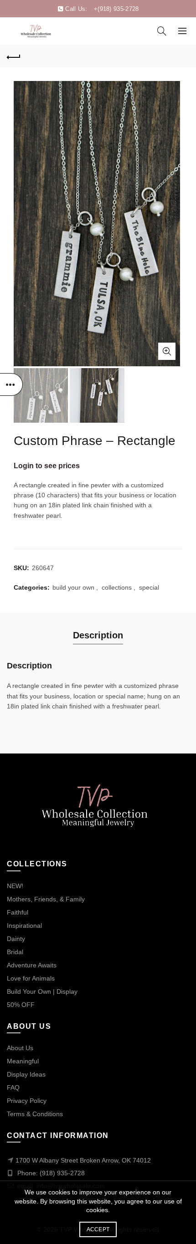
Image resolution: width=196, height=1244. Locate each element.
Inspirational (24, 925)
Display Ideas (26, 1074)
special (149, 587)
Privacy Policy (26, 1100)
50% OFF (21, 1004)
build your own (73, 587)
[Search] (162, 31)
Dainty (16, 938)
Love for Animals (31, 978)
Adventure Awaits (32, 965)
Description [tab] (98, 635)
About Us (20, 1048)
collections (117, 587)
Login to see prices (47, 466)
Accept (98, 1229)
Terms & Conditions (35, 1114)
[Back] (13, 56)
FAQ (13, 1087)
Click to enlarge (166, 351)
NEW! (15, 886)
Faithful (17, 912)
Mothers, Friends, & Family (46, 899)
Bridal (15, 952)
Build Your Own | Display (42, 991)
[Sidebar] (11, 384)
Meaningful (23, 1061)
